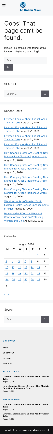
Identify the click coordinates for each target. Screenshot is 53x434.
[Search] (8, 67)
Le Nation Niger (26, 430)
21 (32, 273)
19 (19, 273)
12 (19, 267)
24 (7, 279)
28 (32, 279)
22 (38, 273)
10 (7, 267)
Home (5, 347)
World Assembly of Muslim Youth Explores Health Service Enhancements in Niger (26, 205)
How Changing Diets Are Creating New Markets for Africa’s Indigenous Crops (26, 387)
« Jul (6, 294)
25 (13, 279)
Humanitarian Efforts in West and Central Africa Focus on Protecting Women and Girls (23, 217)
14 (32, 267)
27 (26, 279)
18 (13, 273)
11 (13, 267)
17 (7, 273)
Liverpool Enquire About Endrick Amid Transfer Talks (26, 377)
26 (19, 279)
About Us (7, 363)
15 (38, 267)
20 (26, 273)
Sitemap (7, 358)
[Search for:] (25, 60)
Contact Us (9, 353)
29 (38, 279)
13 (26, 267)
